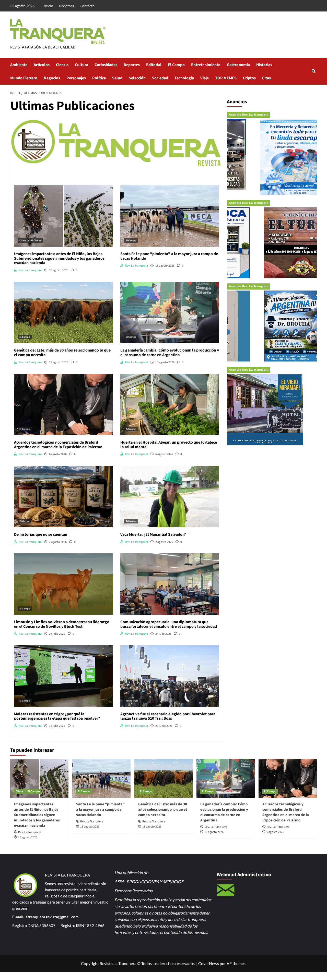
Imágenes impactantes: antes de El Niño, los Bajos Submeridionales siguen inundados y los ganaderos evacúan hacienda (37, 815)
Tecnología (184, 78)
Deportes (132, 65)
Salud (117, 78)
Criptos (249, 78)
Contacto (87, 6)
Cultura (81, 65)
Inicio (48, 6)
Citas (266, 78)
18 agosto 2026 (27, 837)
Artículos (42, 65)
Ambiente (18, 65)
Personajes (76, 78)
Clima (22, 240)
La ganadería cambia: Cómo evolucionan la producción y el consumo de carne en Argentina (224, 812)
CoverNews (208, 963)
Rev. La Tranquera (29, 832)
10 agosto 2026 (214, 832)
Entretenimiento (205, 65)
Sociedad (160, 78)
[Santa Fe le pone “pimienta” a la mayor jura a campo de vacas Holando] (101, 778)
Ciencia (62, 65)
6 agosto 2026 (275, 832)
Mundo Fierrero (23, 78)
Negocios (52, 78)
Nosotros (66, 6)
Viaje (204, 78)
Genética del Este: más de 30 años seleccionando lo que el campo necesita (162, 810)
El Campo (176, 65)
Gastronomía (238, 65)
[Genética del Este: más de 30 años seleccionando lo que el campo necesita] (163, 778)
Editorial (153, 65)
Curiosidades (106, 65)
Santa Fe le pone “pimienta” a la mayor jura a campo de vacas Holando (100, 810)
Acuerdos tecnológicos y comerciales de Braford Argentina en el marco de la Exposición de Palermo (285, 812)
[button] (313, 71)
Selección (137, 78)
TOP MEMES (226, 78)
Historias (264, 65)
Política (99, 78)
